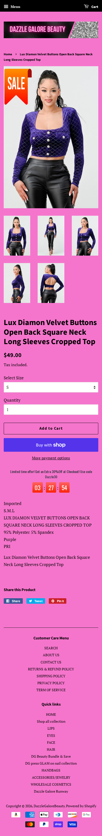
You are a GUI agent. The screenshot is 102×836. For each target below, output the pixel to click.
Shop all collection (51, 721)
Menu (15, 6)
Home (8, 54)
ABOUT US (51, 655)
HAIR (51, 749)
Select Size (14, 378)
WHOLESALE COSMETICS (51, 784)
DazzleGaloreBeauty (49, 806)
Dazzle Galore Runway (51, 791)
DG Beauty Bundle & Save (51, 756)
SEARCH (51, 648)
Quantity (12, 400)
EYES (51, 735)
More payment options (51, 457)
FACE (51, 742)
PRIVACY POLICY (51, 683)
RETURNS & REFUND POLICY (51, 669)
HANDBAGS (51, 770)
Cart (94, 6)
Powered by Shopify (81, 806)
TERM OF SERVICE (51, 689)
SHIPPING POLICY (51, 676)
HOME (51, 714)
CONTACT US (51, 662)
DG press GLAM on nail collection (51, 763)
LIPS (51, 728)
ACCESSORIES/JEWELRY (51, 777)
